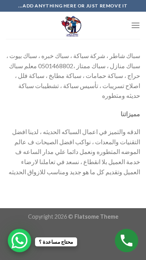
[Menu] (135, 25)
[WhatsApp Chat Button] (19, 240)
